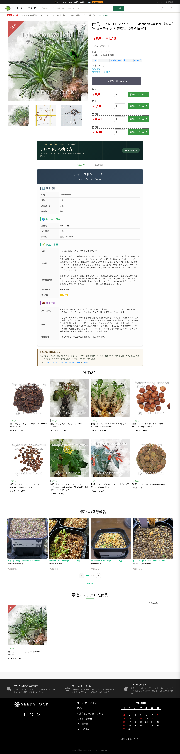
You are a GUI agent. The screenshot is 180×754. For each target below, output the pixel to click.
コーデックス (103, 60)
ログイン (158, 2)
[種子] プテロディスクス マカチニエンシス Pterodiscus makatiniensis (109, 425)
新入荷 (15, 15)
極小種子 (137, 60)
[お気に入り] (161, 8)
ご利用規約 (82, 723)
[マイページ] (166, 8)
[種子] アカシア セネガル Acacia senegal (149, 484)
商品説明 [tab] (81, 164)
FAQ (79, 708)
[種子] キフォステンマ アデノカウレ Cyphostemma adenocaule (24, 485)
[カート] (172, 8)
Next (159, 703)
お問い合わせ (83, 729)
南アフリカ (128, 60)
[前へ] (81, 575)
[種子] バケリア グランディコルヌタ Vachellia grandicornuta (28, 425)
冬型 (119, 60)
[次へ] (98, 575)
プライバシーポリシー (87, 702)
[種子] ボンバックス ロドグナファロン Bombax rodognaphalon (148, 425)
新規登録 (169, 2)
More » (90, 583)
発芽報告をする (101, 45)
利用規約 (86, 362)
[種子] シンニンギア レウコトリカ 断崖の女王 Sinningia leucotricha (110, 485)
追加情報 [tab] (99, 164)
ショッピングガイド (52, 362)
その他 (107, 71)
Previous (123, 703)
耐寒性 (113, 60)
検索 (119, 8)
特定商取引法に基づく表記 (70, 362)
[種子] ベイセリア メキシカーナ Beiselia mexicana (67, 425)
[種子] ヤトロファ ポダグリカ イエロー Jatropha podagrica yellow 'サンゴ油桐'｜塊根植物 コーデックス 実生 (69, 487)
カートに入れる (140, 94)
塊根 (94, 60)
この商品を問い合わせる (116, 81)
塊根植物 (96, 68)
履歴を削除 (153, 603)
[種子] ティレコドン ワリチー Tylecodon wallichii (24, 653)
